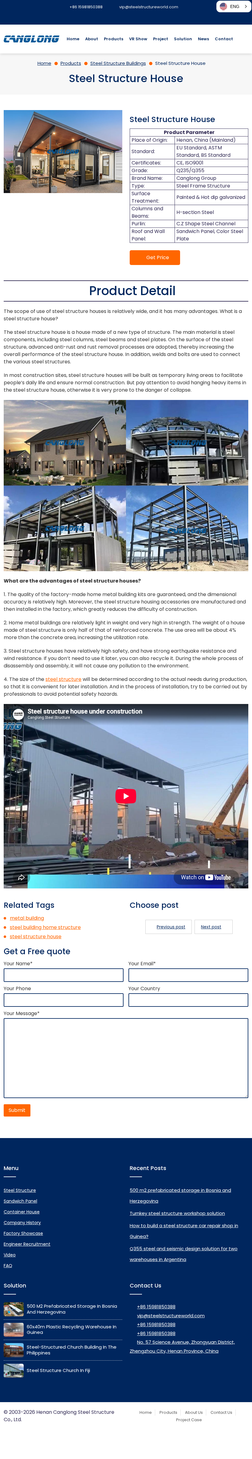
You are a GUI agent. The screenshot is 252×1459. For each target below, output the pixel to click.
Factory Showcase (23, 1233)
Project (160, 39)
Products (113, 39)
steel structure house (35, 936)
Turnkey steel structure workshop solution (177, 1213)
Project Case (189, 1420)
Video (10, 1255)
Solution (183, 39)
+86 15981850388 (156, 1306)
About (91, 39)
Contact (224, 39)
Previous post (171, 927)
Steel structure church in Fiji (58, 1370)
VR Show (138, 39)
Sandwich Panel (20, 1201)
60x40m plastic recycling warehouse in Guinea (71, 1329)
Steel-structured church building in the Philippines (71, 1350)
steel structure (63, 679)
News (203, 39)
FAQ (8, 1266)
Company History (22, 1223)
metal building (27, 918)
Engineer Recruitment (27, 1244)
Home (73, 39)
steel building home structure (45, 927)
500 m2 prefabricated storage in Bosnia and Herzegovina (72, 1309)
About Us (194, 1412)
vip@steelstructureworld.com (171, 1315)
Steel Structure (20, 1190)
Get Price (157, 257)
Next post (211, 927)
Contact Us (221, 1412)
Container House (22, 1212)
